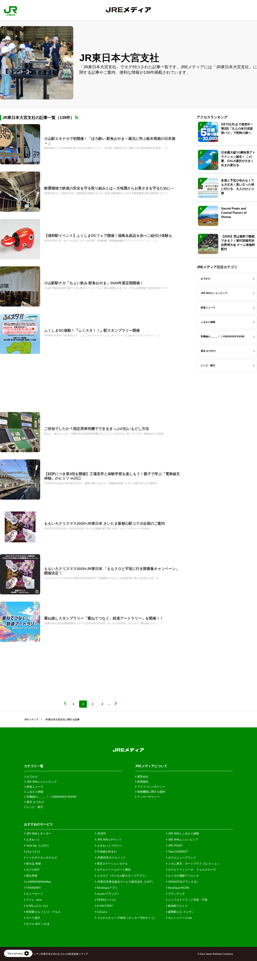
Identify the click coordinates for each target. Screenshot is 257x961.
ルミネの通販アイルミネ (183, 876)
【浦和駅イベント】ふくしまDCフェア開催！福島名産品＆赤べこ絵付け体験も (108, 236)
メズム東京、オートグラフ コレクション (193, 864)
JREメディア (31, 719)
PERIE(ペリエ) (106, 900)
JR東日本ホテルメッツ (111, 858)
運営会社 (142, 776)
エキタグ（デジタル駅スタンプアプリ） (122, 876)
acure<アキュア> (107, 894)
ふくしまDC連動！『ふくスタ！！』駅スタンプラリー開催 (92, 330)
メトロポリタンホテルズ (41, 858)
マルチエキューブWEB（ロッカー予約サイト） (126, 918)
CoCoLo (101, 912)
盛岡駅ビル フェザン (180, 912)
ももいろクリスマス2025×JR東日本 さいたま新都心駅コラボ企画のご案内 (104, 523)
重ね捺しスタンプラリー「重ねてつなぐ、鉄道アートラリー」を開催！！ (103, 618)
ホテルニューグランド (181, 858)
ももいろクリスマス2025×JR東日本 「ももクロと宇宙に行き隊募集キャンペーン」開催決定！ (111, 571)
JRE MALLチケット (109, 839)
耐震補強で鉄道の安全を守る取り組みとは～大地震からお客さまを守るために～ (109, 188)
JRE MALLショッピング (182, 839)
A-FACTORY (104, 906)
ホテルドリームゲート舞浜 (113, 870)
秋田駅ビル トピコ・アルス (43, 912)
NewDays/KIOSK (178, 888)
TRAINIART (33, 888)
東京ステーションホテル (112, 864)
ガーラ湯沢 (32, 918)
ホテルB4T (32, 870)
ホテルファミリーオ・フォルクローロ (191, 870)
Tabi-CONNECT (177, 852)
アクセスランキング (212, 117)
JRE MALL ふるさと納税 (183, 833)
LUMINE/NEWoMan (38, 882)
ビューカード (34, 894)
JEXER (101, 833)
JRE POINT (175, 845)
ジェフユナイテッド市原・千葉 (187, 900)
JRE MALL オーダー (38, 833)
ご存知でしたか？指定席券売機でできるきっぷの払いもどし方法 (96, 429)
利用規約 (142, 781)
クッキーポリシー (148, 796)
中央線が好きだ (106, 852)
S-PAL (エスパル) (36, 906)
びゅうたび (32, 852)
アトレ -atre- (33, 900)
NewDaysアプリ (106, 888)
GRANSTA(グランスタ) (182, 882)
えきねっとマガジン (109, 845)
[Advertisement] (90, 383)
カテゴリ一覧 (33, 766)
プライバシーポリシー (150, 786)
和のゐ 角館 (33, 864)
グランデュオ (176, 894)
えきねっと (32, 839)
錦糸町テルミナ (177, 906)
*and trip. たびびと (37, 845)
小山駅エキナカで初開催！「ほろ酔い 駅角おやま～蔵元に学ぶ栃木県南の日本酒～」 (109, 141)
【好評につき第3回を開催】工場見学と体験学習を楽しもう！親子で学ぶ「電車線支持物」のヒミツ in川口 (112, 476)
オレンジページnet (179, 918)
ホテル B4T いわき (37, 924)
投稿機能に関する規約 (150, 791)
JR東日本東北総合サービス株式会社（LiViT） (125, 882)
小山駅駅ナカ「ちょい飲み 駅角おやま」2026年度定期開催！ (94, 283)
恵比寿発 (31, 876)
